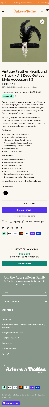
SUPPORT (7, 310)
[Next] (29, 64)
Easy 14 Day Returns (24, 3)
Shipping (15, 87)
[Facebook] (3, 227)
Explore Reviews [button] (9, 348)
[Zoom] (42, 21)
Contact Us (7, 343)
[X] (8, 227)
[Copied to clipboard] (22, 227)
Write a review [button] (24, 263)
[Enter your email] (44, 293)
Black (5, 193)
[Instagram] (10, 354)
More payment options (24, 216)
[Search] (42, 11)
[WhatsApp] (17, 227)
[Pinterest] (13, 227)
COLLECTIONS (10, 301)
